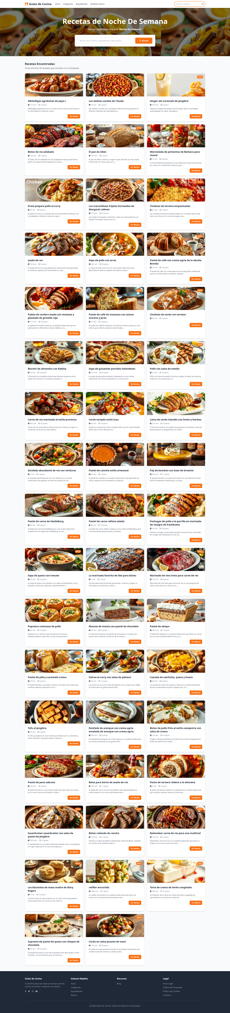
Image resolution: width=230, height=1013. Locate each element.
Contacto (167, 995)
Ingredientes (81, 4)
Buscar (145, 40)
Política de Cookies (171, 991)
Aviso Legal (168, 983)
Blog (119, 983)
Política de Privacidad (172, 987)
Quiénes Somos (97, 4)
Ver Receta (73, 116)
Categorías (68, 4)
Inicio (57, 4)
